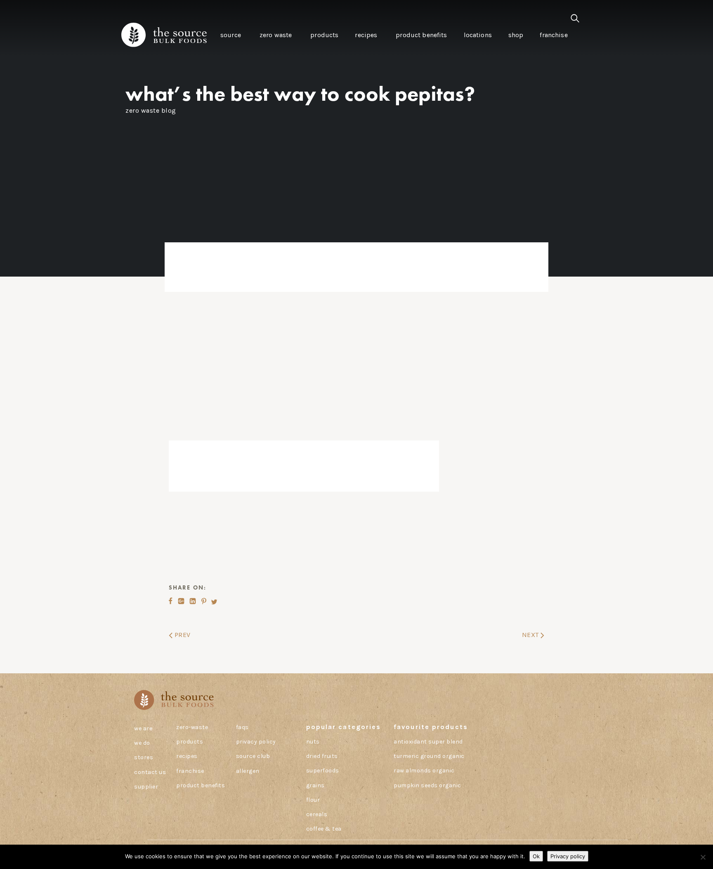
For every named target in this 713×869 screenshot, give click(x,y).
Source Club (253, 756)
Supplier (146, 786)
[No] (703, 857)
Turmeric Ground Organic (429, 756)
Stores (143, 757)
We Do (142, 742)
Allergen (248, 770)
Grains (315, 785)
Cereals (317, 814)
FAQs (242, 727)
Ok (536, 856)
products (189, 741)
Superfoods (322, 770)
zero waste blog (150, 110)
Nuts (313, 741)
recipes (187, 756)
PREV (181, 635)
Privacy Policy (256, 741)
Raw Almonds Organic (424, 770)
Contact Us (150, 772)
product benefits (200, 785)
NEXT (531, 635)
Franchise (190, 770)
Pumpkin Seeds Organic (427, 785)
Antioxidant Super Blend (428, 741)
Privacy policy (567, 856)
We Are (143, 728)
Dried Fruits (322, 756)
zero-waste (192, 727)
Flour (313, 799)
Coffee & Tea (324, 828)
